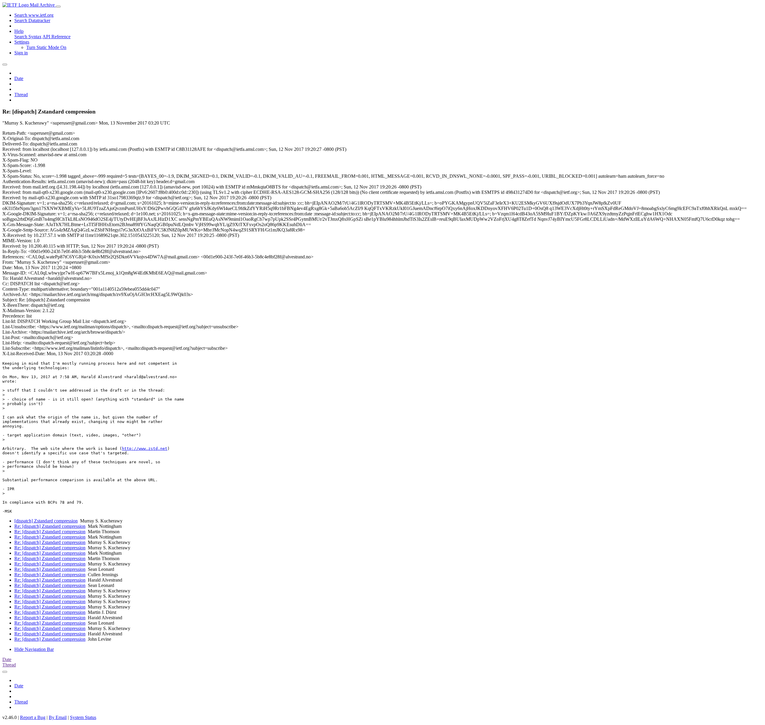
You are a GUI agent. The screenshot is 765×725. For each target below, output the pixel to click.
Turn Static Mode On (46, 47)
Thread (21, 94)
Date (18, 78)
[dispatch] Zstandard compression (46, 520)
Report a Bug (32, 717)
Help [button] (19, 31)
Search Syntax (28, 36)
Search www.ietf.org (33, 15)
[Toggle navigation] (58, 6)
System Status (83, 717)
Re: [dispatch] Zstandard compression (49, 526)
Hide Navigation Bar (34, 649)
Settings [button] (21, 42)
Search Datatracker (32, 20)
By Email (58, 717)
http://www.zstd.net (144, 448)
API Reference (56, 36)
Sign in (21, 52)
